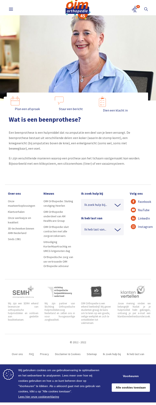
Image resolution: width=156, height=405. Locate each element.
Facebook (142, 202)
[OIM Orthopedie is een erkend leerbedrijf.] (96, 292)
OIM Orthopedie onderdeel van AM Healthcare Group (54, 216)
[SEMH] (23, 292)
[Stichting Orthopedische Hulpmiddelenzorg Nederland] (60, 292)
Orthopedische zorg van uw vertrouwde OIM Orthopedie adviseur (58, 261)
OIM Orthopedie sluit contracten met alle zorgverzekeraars (56, 231)
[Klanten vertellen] (133, 292)
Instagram (142, 227)
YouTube (142, 210)
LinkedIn (142, 218)
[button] (146, 9)
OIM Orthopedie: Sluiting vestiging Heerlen (58, 203)
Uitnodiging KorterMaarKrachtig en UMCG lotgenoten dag (57, 246)
